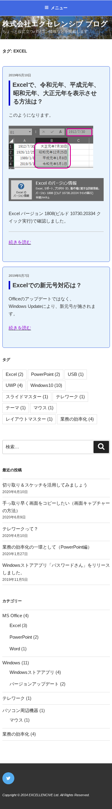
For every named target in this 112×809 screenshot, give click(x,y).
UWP (14, 385)
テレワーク (70, 396)
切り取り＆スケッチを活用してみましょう (45, 484)
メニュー (59, 7)
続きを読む (20, 242)
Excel (14, 374)
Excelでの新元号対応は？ (47, 285)
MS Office (12, 615)
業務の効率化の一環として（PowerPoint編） (47, 546)
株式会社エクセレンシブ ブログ (55, 24)
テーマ (16, 407)
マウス (43, 407)
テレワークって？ (20, 528)
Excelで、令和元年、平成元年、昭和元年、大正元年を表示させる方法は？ (56, 93)
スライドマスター (27, 396)
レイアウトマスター (29, 419)
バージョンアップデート (34, 683)
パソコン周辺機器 (20, 710)
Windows (11, 662)
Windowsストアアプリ (32, 672)
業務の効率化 (77, 419)
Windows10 (46, 385)
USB (76, 374)
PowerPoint (45, 374)
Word (15, 648)
